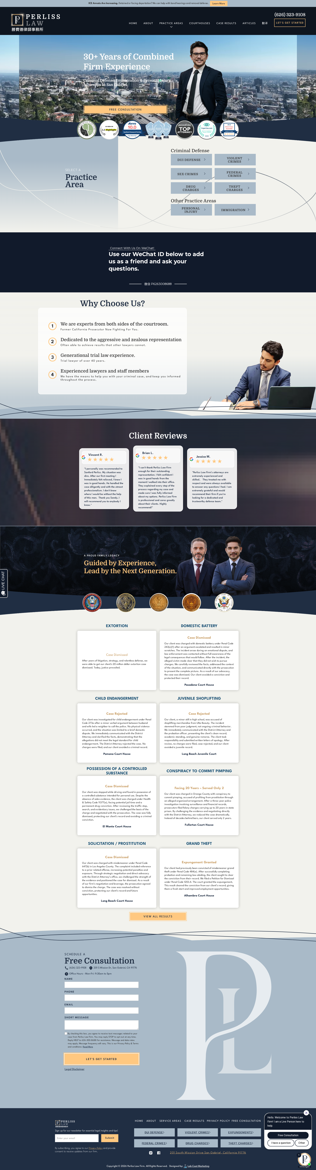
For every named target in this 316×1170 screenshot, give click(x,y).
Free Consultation (246, 1121)
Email (69, 1005)
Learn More (218, 3)
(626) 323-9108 (290, 14)
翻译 (265, 23)
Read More (88, 1047)
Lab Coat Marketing (198, 1166)
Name (69, 979)
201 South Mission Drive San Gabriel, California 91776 (208, 1152)
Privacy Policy (218, 1121)
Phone (70, 992)
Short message (77, 1017)
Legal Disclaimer (74, 1069)
